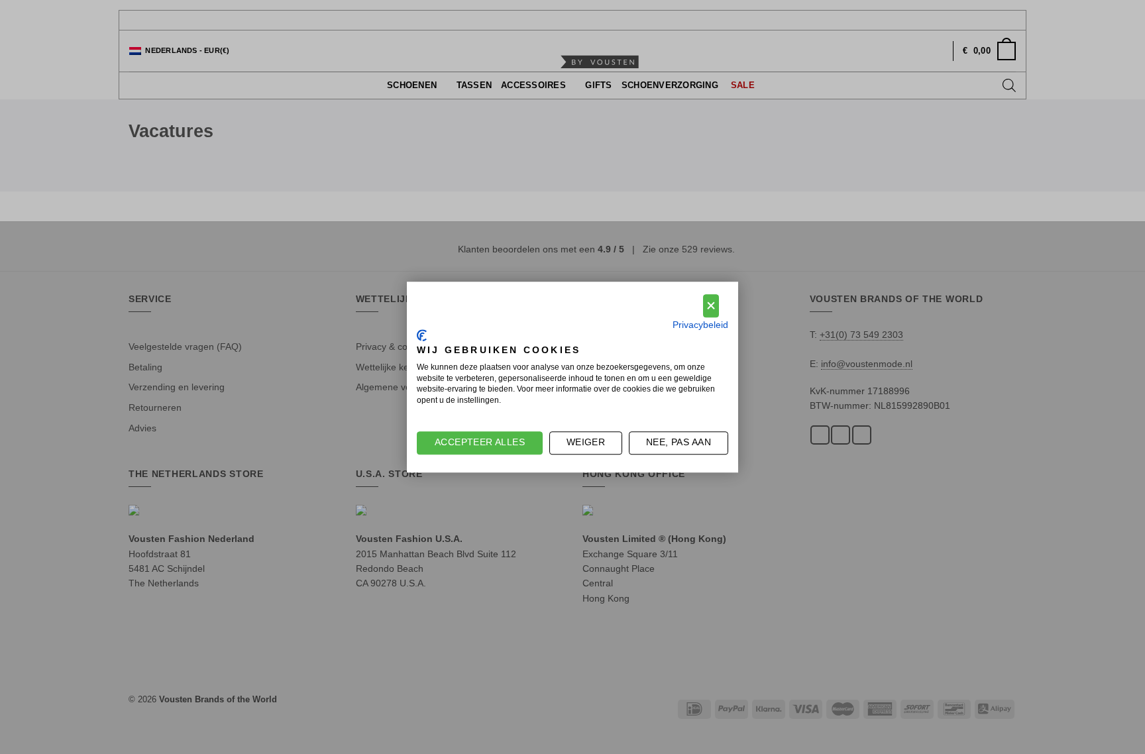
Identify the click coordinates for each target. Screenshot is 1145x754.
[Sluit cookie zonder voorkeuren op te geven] (711, 305)
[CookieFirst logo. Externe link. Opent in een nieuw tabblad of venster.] (422, 336)
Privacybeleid (700, 325)
